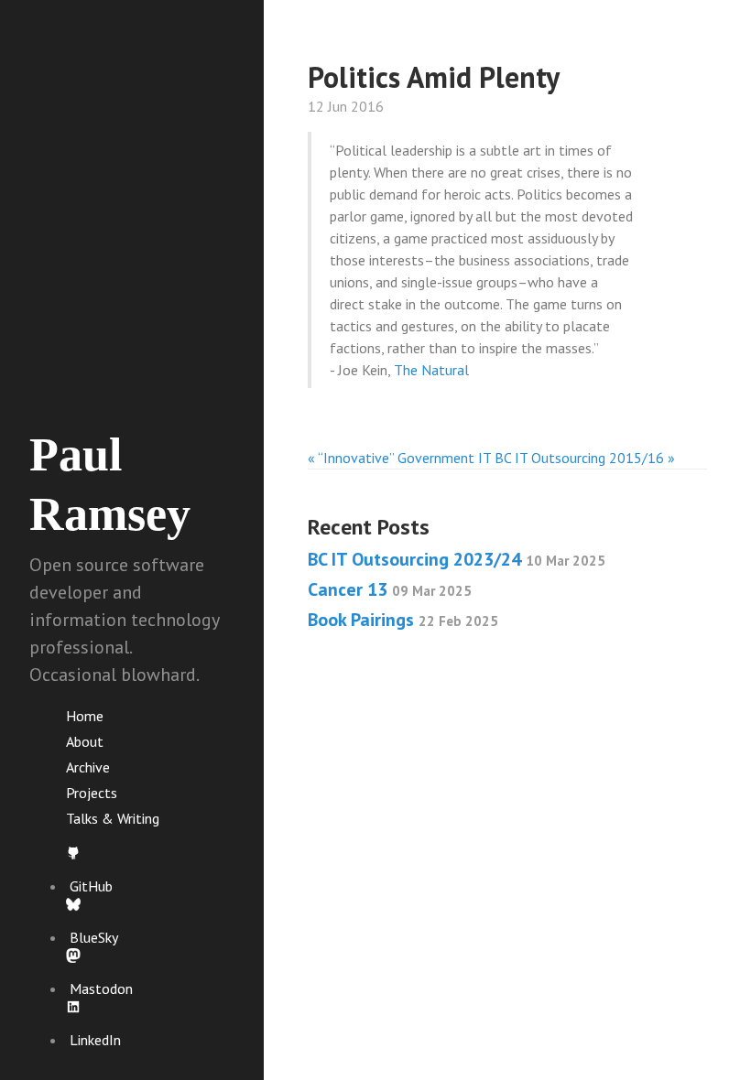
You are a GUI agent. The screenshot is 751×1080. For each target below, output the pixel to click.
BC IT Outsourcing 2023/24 (456, 559)
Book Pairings (403, 620)
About (84, 741)
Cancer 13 (390, 589)
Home (84, 716)
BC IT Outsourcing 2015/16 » (585, 457)
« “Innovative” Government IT (399, 457)
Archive (88, 767)
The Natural (431, 370)
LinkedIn (95, 1040)
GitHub (91, 886)
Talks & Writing (112, 818)
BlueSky (94, 937)
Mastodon (101, 988)
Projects (91, 792)
